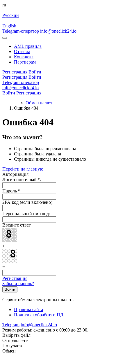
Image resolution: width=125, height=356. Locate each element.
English (9, 25)
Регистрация (28, 92)
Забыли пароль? (18, 283)
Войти (8, 92)
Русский (10, 15)
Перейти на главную (22, 168)
